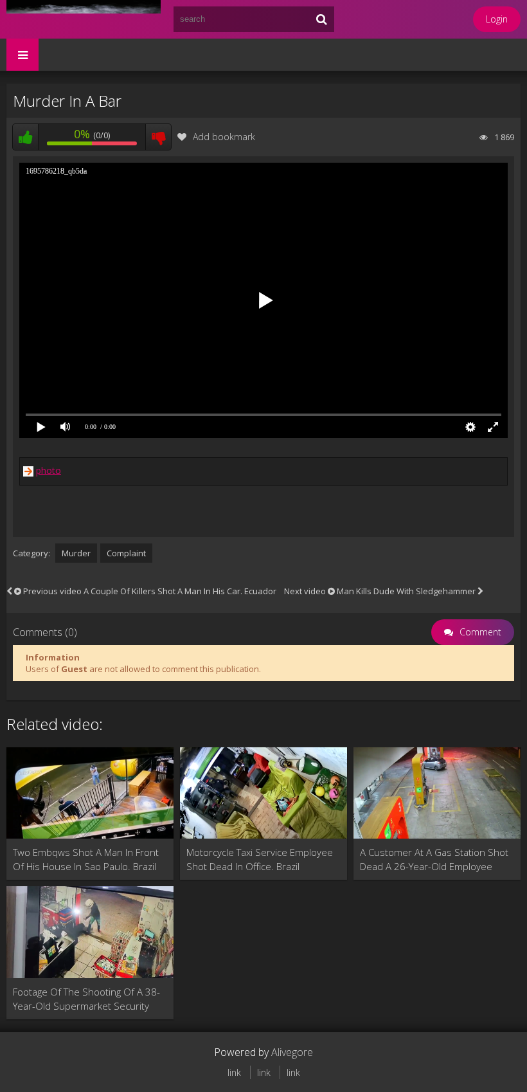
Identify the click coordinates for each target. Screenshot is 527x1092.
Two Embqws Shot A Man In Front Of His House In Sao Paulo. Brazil (86, 859)
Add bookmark (224, 137)
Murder (76, 553)
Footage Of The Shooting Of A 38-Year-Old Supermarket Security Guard (86, 999)
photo (48, 470)
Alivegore (292, 1052)
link (234, 1072)
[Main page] (83, 19)
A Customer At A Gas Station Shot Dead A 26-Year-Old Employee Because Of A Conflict (434, 859)
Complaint (126, 553)
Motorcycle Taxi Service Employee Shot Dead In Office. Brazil (259, 859)
